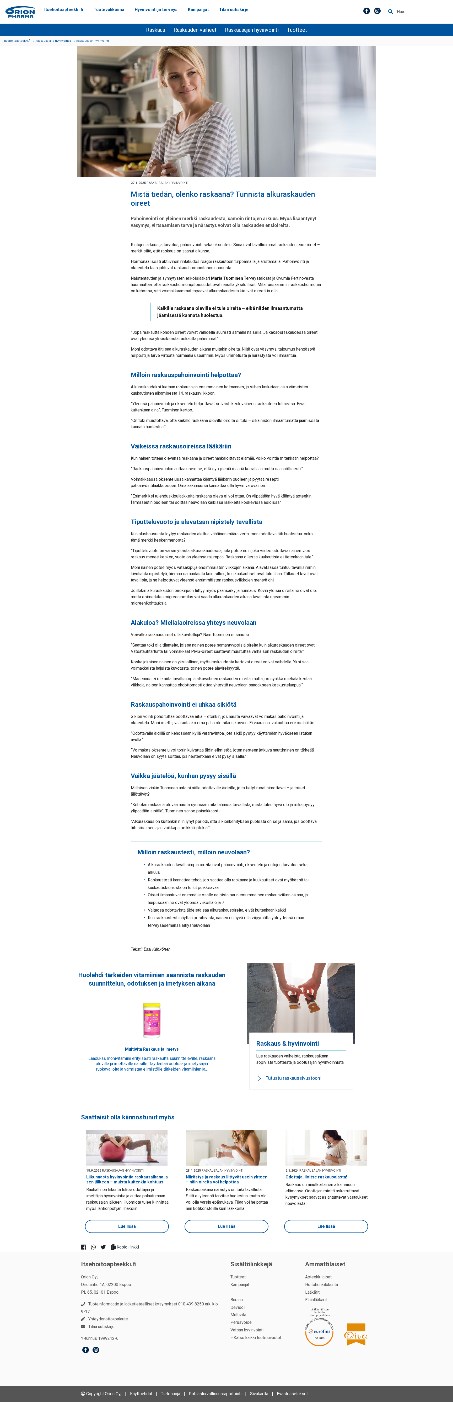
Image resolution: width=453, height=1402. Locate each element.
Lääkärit (312, 1292)
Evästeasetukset (292, 1393)
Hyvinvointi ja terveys (156, 9)
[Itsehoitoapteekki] (20, 12)
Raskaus (155, 30)
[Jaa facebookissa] (86, 1247)
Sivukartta (259, 1393)
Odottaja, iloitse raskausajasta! (316, 1176)
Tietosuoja (170, 1393)
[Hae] (390, 12)
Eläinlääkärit (316, 1299)
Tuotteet (297, 30)
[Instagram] (95, 1350)
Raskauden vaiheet (195, 30)
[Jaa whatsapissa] (95, 1247)
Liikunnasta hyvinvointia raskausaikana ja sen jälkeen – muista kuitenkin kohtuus (127, 1179)
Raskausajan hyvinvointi (252, 30)
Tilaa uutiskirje (234, 9)
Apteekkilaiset (318, 1276)
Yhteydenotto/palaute (108, 1318)
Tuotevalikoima (109, 9)
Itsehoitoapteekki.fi (63, 9)
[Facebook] (85, 1350)
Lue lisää (127, 1226)
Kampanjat (198, 9)
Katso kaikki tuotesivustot (257, 1337)
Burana (236, 1299)
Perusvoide (241, 1322)
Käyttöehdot (141, 1393)
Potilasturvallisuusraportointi (215, 1393)
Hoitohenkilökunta (321, 1284)
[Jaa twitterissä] (105, 1247)
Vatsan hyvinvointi (246, 1329)
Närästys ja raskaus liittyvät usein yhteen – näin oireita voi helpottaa (226, 1179)
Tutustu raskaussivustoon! (293, 1078)
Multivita (238, 1314)
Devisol (237, 1307)
